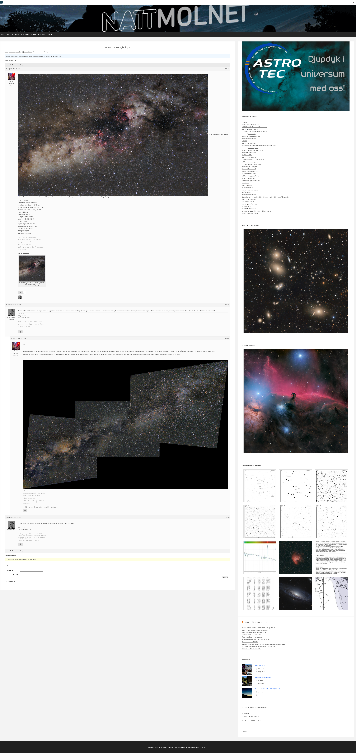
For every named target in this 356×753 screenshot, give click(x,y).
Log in (7, 581)
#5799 (227, 338)
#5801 (228, 517)
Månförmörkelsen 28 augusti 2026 (253, 160)
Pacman (244, 122)
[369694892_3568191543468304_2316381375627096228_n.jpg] (31, 268)
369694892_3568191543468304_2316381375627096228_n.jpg (32, 284)
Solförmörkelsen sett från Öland (252, 150)
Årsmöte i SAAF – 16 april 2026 (251, 649)
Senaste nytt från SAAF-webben (255, 622)
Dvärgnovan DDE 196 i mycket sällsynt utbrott (256, 211)
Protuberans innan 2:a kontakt (251, 164)
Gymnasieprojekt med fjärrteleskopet (254, 632)
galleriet (256, 225)
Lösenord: (10, 570)
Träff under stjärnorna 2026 (263, 677)
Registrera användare (38, 34)
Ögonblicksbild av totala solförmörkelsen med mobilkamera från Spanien (265, 197)
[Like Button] (20, 292)
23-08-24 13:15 (46, 56)
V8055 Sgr (245, 141)
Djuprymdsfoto (27, 52)
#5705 (227, 69)
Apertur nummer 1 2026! (250, 642)
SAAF (8, 34)
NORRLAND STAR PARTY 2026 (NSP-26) (267, 689)
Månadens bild (246, 206)
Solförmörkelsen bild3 (249, 169)
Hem (2, 34)
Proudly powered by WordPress (196, 747)
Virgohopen (245, 183)
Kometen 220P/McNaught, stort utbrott (254, 131)
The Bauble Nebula (248, 202)
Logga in (49, 34)
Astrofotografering (15, 52)
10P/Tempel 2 (246, 192)
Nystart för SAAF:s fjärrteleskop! (252, 635)
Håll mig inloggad (14, 574)
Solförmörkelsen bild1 (248, 178)
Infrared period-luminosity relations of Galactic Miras (259, 145)
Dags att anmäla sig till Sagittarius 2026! (255, 630)
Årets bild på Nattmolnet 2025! (252, 637)
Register (12, 581)
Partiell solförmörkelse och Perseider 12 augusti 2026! (259, 628)
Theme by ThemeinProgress (176, 747)
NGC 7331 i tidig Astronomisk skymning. (254, 127)
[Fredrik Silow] (20, 297)
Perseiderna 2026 (247, 188)
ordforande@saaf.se (24, 317)
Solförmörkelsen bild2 (249, 174)
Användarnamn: (12, 566)
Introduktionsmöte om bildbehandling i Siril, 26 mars (258, 646)
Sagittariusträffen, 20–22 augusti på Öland (256, 639)
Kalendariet (25, 34)
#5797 (227, 305)
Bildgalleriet (15, 34)
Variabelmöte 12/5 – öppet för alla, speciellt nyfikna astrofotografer (264, 644)
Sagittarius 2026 (247, 155)
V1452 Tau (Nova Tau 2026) (251, 136)
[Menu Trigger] (1, 2)
